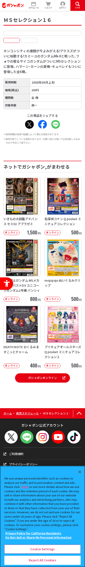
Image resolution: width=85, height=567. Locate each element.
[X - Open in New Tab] (29, 124)
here (25, 487)
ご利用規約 (16, 454)
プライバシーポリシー (23, 464)
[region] (42, 516)
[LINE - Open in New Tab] (55, 124)
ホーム (7, 413)
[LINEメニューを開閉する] (26, 437)
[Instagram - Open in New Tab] (42, 437)
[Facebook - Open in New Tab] (42, 124)
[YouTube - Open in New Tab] (58, 437)
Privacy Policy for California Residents (33, 533)
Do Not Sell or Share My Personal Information (38, 537)
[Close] (80, 472)
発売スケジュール (27, 413)
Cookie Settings (42, 549)
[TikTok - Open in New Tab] (73, 437)
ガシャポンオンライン (42, 378)
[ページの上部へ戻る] (79, 413)
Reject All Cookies (42, 560)
